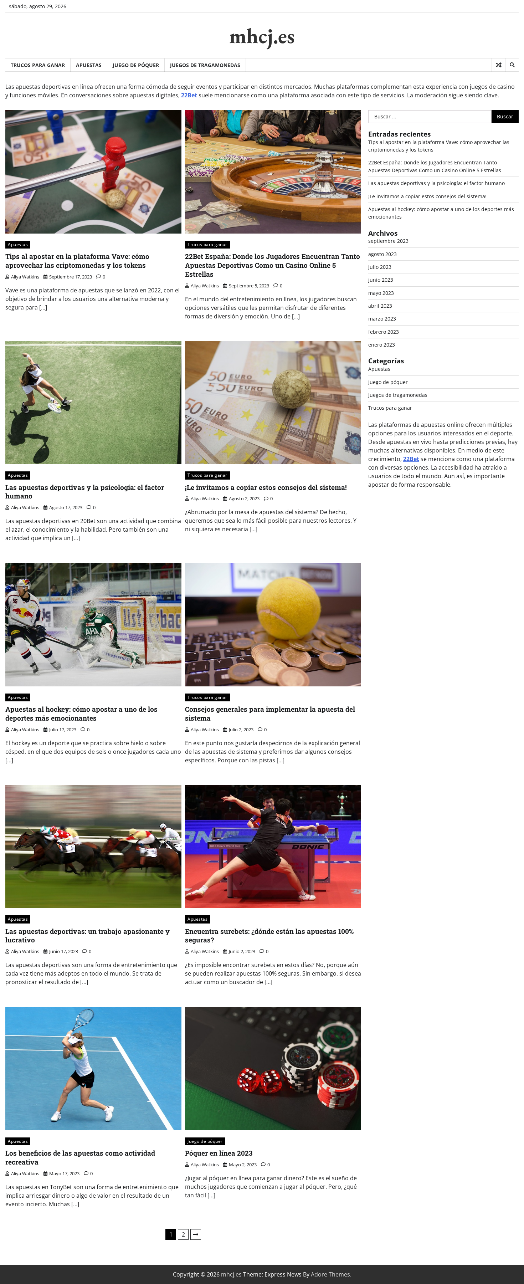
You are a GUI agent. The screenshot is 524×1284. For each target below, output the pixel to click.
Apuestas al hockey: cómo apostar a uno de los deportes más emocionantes (81, 713)
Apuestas (89, 65)
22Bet (189, 95)
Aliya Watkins (25, 276)
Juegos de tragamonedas (205, 65)
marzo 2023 (382, 318)
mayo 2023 (381, 293)
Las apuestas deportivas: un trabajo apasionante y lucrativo (87, 936)
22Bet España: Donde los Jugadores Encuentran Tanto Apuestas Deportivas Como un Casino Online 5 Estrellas (272, 265)
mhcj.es (262, 36)
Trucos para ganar (38, 65)
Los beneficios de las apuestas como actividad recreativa (80, 1157)
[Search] (512, 65)
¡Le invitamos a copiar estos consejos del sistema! (266, 487)
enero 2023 (381, 344)
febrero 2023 (383, 331)
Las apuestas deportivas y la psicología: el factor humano (84, 492)
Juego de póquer (136, 65)
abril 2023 (380, 305)
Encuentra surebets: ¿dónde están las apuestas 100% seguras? (269, 936)
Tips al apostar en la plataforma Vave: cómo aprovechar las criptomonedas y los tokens (77, 261)
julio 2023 (379, 267)
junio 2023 (380, 279)
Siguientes (195, 1234)
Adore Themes (330, 1274)
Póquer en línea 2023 (218, 1153)
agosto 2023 (382, 254)
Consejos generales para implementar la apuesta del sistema (270, 713)
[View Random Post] (498, 65)
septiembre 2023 (388, 240)
